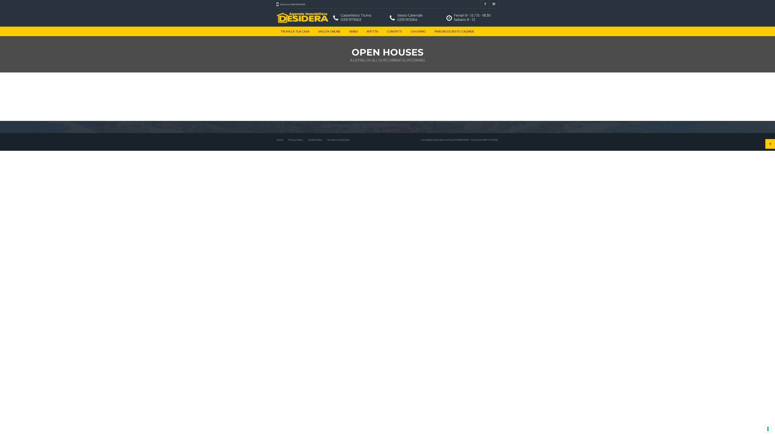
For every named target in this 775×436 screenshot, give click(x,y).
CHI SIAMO (418, 31)
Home (279, 139)
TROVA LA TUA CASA (295, 31)
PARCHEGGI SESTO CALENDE (454, 31)
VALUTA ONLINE (329, 31)
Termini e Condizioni (338, 139)
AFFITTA (372, 31)
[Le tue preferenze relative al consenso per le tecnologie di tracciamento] (768, 429)
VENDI (353, 31)
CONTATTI (394, 31)
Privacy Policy (295, 139)
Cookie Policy (315, 139)
